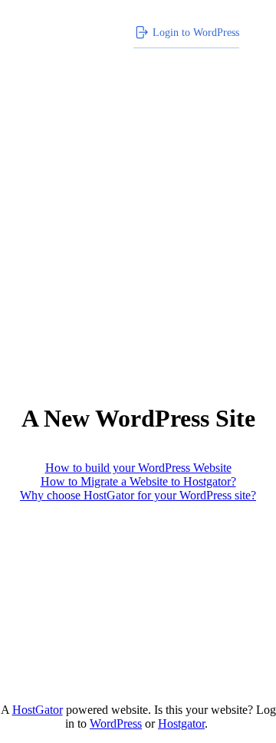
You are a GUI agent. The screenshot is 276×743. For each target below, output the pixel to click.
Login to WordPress (196, 32)
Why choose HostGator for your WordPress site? (138, 495)
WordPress (116, 723)
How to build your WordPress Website (138, 467)
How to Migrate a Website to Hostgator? (138, 481)
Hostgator (181, 723)
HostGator (37, 709)
